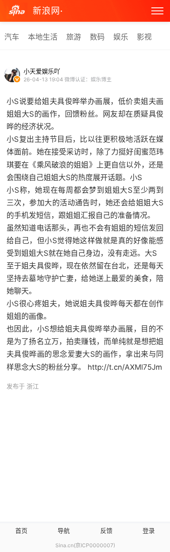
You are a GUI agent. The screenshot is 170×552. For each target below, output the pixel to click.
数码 (97, 37)
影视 (144, 37)
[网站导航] (157, 11)
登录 (149, 530)
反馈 (106, 530)
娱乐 (120, 37)
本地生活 (43, 37)
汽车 (11, 37)
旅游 (73, 37)
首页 (21, 530)
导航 (64, 530)
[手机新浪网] (17, 11)
